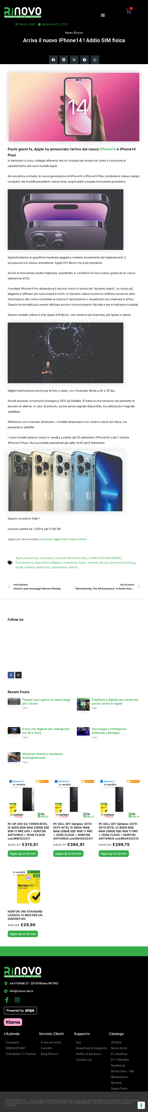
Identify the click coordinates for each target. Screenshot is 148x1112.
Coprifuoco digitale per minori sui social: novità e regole (115, 701)
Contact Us (84, 1060)
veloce (73, 567)
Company (12, 1042)
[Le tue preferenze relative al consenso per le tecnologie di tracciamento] (141, 1105)
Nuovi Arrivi (119, 1048)
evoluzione (70, 562)
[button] (103, 15)
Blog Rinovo (49, 1054)
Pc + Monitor (120, 1060)
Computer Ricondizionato (70, 558)
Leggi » (25, 708)
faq (78, 1042)
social (19, 567)
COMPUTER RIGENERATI (104, 558)
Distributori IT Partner (21, 1054)
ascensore (31, 558)
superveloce (59, 567)
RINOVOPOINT (16, 1048)
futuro (82, 562)
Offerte (116, 1042)
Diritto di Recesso (88, 1054)
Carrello (46, 1048)
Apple (19, 558)
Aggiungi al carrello (23, 853)
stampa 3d (43, 567)
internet (93, 562)
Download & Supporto (91, 1048)
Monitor (116, 1083)
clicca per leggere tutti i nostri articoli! (64, 539)
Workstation (119, 1077)
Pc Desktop (119, 1054)
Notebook (118, 1065)
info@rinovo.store (21, 991)
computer (46, 558)
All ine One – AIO (122, 1071)
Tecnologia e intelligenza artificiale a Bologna (109, 731)
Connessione (24, 562)
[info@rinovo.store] (6, 991)
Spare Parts (119, 1088)
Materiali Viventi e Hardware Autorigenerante (42, 756)
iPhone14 (108, 149)
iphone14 (116, 562)
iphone (103, 562)
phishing (129, 562)
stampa (29, 567)
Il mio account (51, 1042)
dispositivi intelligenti (47, 562)
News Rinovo (74, 32)
